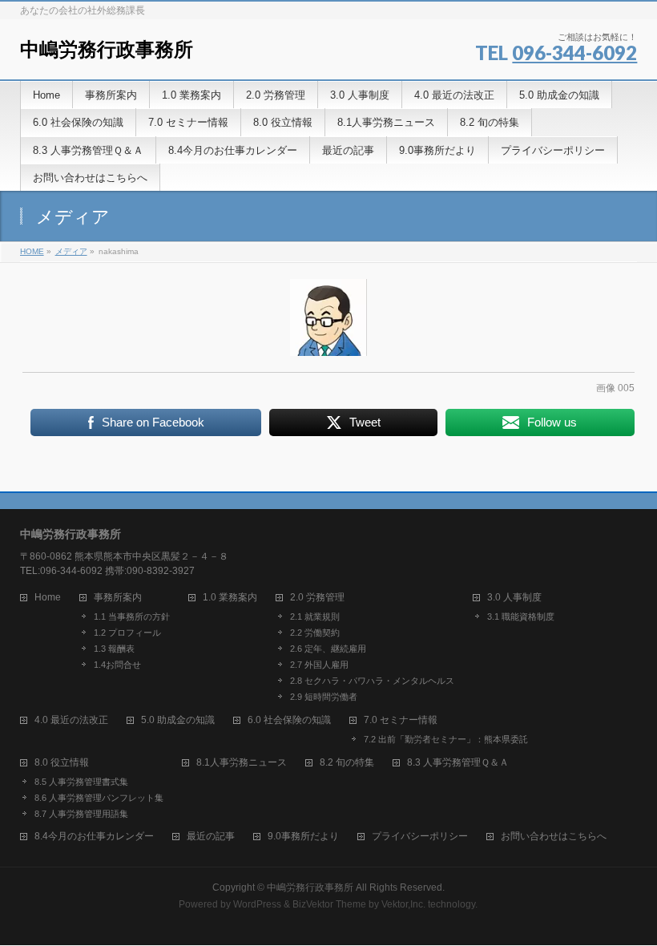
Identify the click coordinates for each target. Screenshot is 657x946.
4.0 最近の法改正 (71, 720)
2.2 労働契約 (315, 632)
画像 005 (615, 388)
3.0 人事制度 (514, 597)
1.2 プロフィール (127, 632)
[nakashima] (328, 317)
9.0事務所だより (303, 836)
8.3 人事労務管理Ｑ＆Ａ (458, 763)
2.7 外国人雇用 (319, 664)
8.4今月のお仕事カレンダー (94, 836)
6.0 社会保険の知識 (289, 720)
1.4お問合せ (117, 664)
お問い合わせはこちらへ (554, 836)
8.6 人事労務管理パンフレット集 (98, 797)
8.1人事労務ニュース (241, 763)
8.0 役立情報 (61, 763)
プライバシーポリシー (420, 836)
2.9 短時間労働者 (323, 696)
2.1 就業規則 (315, 616)
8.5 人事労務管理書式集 (81, 781)
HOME (32, 251)
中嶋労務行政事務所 (106, 49)
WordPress (257, 904)
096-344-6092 (574, 52)
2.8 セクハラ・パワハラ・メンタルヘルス (372, 680)
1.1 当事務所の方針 (132, 616)
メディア (71, 251)
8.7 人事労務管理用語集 (81, 814)
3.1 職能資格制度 (520, 616)
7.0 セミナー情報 (400, 720)
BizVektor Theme (329, 904)
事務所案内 (118, 597)
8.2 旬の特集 (347, 763)
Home (47, 597)
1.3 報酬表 (114, 648)
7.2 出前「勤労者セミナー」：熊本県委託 (446, 739)
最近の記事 (211, 836)
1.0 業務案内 (230, 597)
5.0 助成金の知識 (178, 720)
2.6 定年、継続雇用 (328, 648)
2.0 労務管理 (317, 597)
